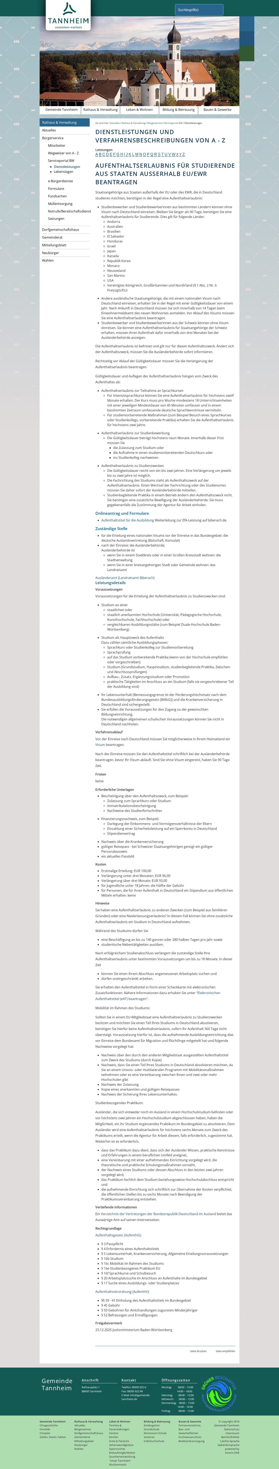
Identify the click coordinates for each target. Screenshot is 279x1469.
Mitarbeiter (56, 145)
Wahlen (48, 260)
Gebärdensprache (228, 1445)
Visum (100, 744)
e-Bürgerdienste (60, 181)
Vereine (113, 1433)
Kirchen (113, 1437)
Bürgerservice (53, 138)
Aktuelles (49, 130)
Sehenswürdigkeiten (121, 1445)
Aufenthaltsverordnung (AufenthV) (122, 1291)
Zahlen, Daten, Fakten (53, 1437)
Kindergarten (152, 1425)
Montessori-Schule (155, 1433)
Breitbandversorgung (191, 1441)
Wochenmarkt (117, 1464)
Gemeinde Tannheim (61, 109)
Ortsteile (45, 1429)
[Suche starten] (230, 10)
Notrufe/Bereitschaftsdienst (69, 211)
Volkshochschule (154, 1441)
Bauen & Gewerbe (217, 109)
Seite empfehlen (225, 1351)
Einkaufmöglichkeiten (122, 1453)
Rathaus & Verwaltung (100, 109)
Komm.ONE (232, 1453)
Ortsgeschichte (49, 1425)
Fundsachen (57, 196)
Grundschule (151, 1429)
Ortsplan (45, 1433)
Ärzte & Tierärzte (119, 1441)
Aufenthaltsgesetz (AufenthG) (118, 1235)
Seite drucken (198, 1351)
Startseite (115, 122)
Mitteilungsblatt (54, 245)
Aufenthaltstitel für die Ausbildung (127, 520)
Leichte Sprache (229, 1441)
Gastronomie (117, 1449)
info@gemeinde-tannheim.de (136, 1397)
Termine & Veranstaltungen (119, 1427)
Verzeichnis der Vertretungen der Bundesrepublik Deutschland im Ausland (158, 1214)
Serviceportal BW (61, 160)
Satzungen (56, 218)
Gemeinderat (52, 237)
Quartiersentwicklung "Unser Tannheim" (122, 1458)
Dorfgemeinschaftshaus (60, 229)
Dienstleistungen (67, 166)
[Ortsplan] (246, 38)
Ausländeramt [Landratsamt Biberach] (124, 578)
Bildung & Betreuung (179, 109)
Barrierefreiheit (230, 1437)
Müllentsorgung (60, 203)
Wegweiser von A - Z (63, 153)
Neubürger (50, 253)
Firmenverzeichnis (190, 1425)
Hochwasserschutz (190, 1437)
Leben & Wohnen (139, 109)
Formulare (56, 188)
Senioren (149, 1437)
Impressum (232, 1433)
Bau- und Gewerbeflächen (188, 1431)
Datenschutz (231, 1429)
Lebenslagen (63, 171)
